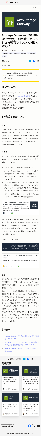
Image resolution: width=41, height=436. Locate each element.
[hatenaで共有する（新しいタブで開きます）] (30, 61)
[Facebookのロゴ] (29, 426)
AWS (4, 56)
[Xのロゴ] (33, 426)
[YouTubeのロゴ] (38, 426)
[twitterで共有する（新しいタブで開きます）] (38, 61)
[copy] (36, 245)
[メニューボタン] (3, 2)
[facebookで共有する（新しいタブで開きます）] (34, 61)
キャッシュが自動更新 (22, 96)
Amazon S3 (32, 53)
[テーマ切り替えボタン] (39, 2)
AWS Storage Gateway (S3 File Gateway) (14, 53)
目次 (34, 8)
